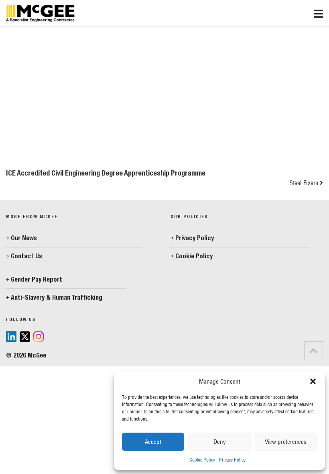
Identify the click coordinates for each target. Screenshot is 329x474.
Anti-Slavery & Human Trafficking (56, 297)
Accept (153, 441)
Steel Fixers (303, 183)
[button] (313, 381)
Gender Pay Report (36, 279)
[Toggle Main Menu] (321, 11)
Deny (219, 441)
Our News (24, 238)
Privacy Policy (232, 460)
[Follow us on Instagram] (38, 337)
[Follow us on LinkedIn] (11, 336)
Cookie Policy (202, 460)
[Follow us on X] (25, 337)
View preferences (286, 441)
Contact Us (26, 256)
